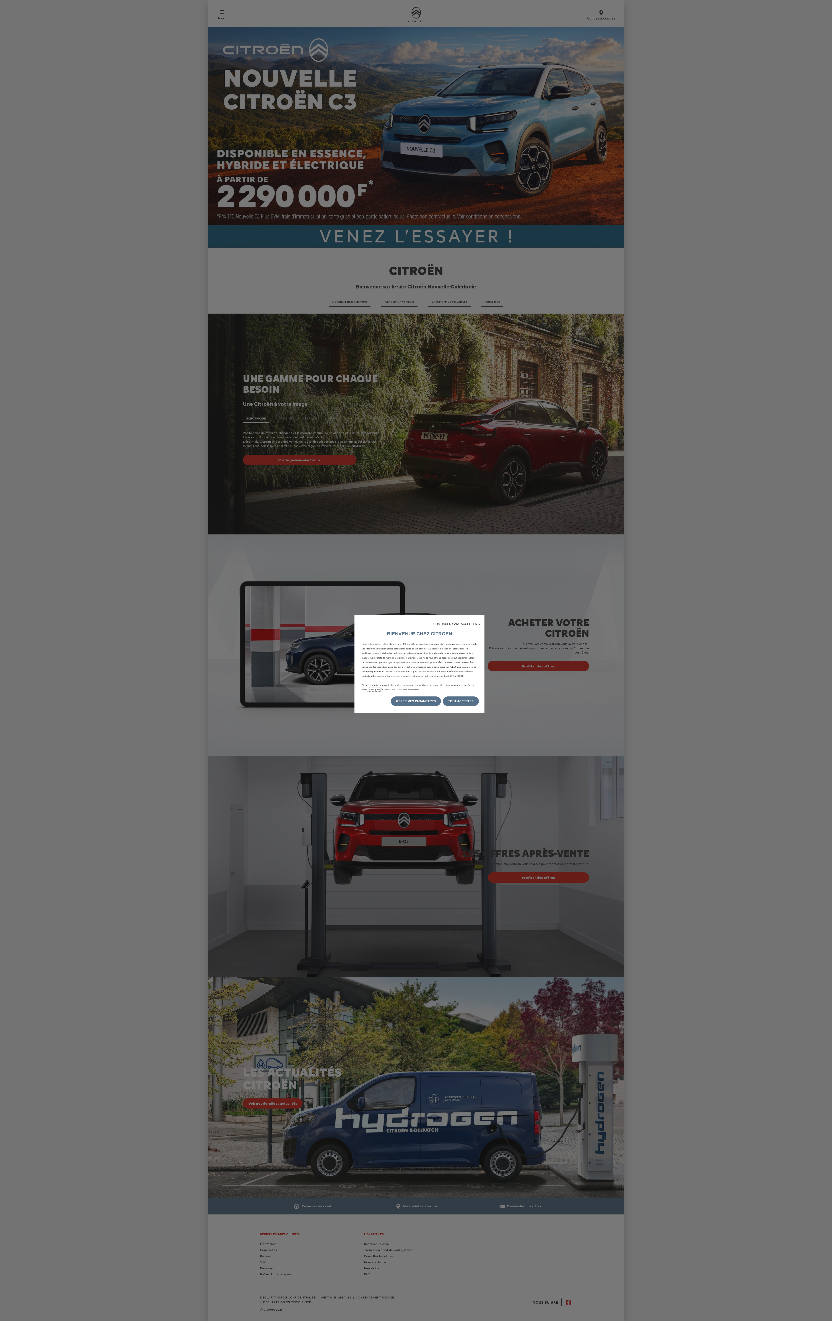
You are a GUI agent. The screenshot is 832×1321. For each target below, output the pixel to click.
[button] (457, 624)
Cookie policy (374, 689)
